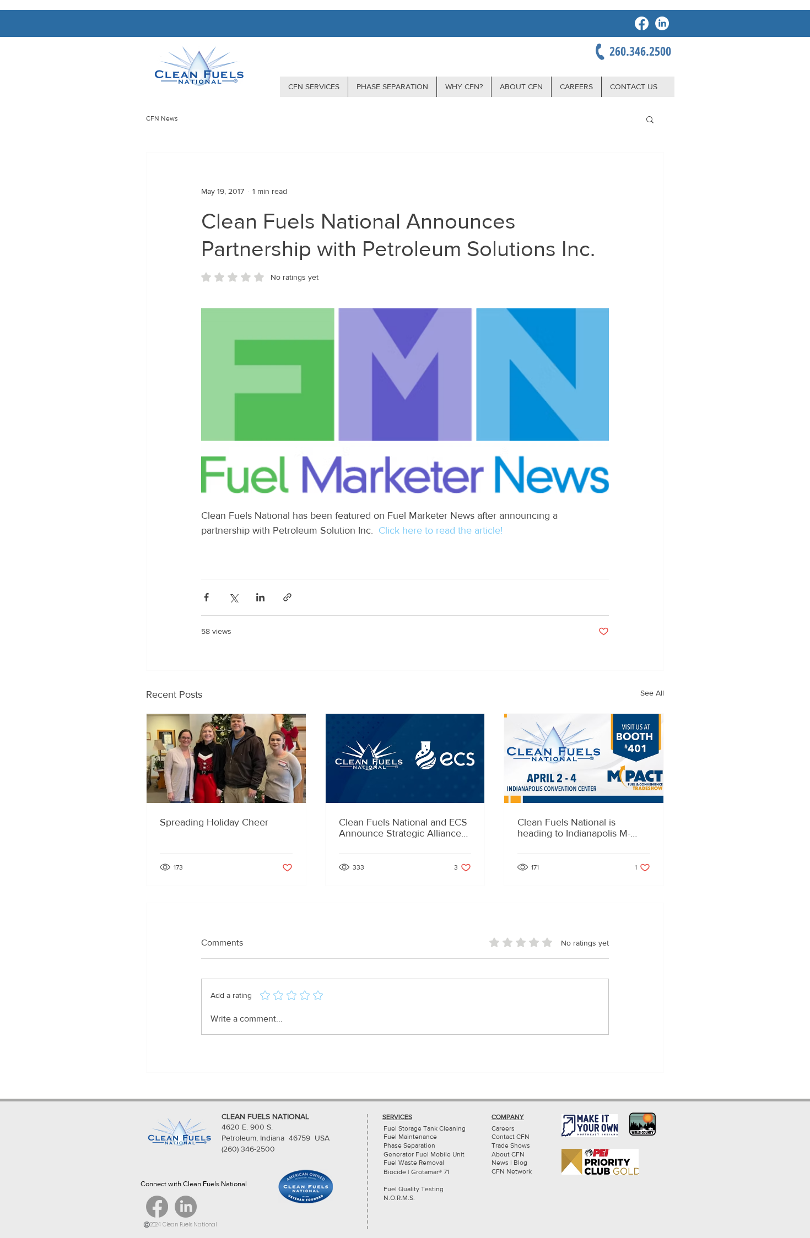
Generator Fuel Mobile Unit (424, 1154)
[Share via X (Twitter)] (233, 597)
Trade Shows (511, 1145)
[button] (650, 119)
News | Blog (509, 1162)
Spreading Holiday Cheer (214, 822)
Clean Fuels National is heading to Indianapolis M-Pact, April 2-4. (573, 828)
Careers (503, 1128)
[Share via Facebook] (206, 597)
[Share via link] (287, 597)
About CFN (508, 1154)
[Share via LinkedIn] (260, 597)
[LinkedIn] (662, 23)
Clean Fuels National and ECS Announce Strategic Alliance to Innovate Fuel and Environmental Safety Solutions (403, 828)
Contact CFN (511, 1137)
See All (652, 692)
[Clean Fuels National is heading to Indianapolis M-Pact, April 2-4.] (583, 758)
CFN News (162, 118)
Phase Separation (409, 1145)
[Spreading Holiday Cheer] (226, 758)
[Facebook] (642, 23)
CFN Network (512, 1171)
